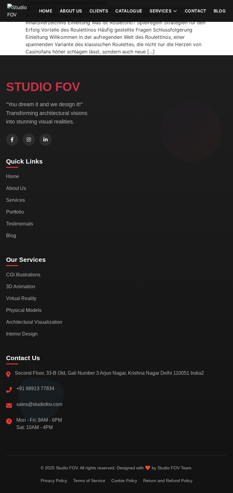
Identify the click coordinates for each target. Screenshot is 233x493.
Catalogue (128, 10)
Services (15, 200)
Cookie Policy (124, 480)
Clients (98, 10)
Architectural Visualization (34, 322)
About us (71, 10)
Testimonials (19, 223)
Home (45, 10)
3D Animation (20, 286)
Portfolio (15, 211)
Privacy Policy (54, 480)
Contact (195, 10)
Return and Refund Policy (167, 480)
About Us (16, 188)
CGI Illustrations (23, 274)
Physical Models (24, 310)
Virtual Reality (21, 298)
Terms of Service (89, 480)
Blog (220, 10)
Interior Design (22, 333)
